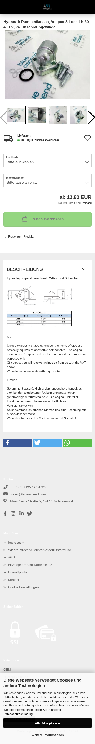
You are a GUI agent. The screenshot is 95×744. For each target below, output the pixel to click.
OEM (7, 669)
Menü (7, 7)
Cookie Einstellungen (23, 587)
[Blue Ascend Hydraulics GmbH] (47, 7)
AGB (11, 557)
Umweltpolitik (17, 572)
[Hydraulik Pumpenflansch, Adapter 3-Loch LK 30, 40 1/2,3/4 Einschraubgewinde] (47, 64)
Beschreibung (25, 269)
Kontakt (13, 580)
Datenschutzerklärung (18, 714)
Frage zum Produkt (21, 236)
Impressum (16, 542)
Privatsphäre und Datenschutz (30, 565)
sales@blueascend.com (28, 494)
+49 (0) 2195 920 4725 (28, 487)
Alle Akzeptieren (47, 723)
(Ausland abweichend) (46, 140)
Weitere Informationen (47, 735)
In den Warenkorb (47, 219)
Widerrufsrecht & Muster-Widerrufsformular (39, 550)
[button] (17, 443)
